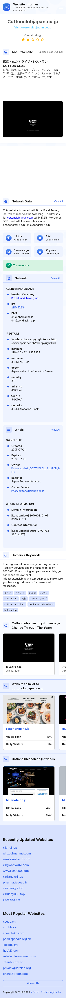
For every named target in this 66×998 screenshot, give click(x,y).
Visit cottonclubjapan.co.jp (32, 27)
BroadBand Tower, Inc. (25, 298)
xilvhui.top (10, 847)
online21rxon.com (15, 974)
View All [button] (58, 201)
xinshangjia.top (13, 888)
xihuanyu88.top (14, 894)
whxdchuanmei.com (17, 853)
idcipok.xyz (10, 945)
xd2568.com (11, 900)
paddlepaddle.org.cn (17, 939)
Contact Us (33, 983)
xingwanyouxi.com (16, 865)
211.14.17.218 (18, 307)
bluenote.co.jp (16, 800)
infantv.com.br (13, 962)
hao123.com (11, 950)
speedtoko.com (13, 933)
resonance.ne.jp (18, 729)
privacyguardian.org (17, 968)
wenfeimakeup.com (16, 859)
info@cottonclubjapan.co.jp (27, 490)
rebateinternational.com (19, 956)
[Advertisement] (33, 90)
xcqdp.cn (9, 921)
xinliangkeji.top (13, 876)
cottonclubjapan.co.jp (20, 217)
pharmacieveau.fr (15, 882)
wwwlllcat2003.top (16, 871)
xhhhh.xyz (10, 927)
